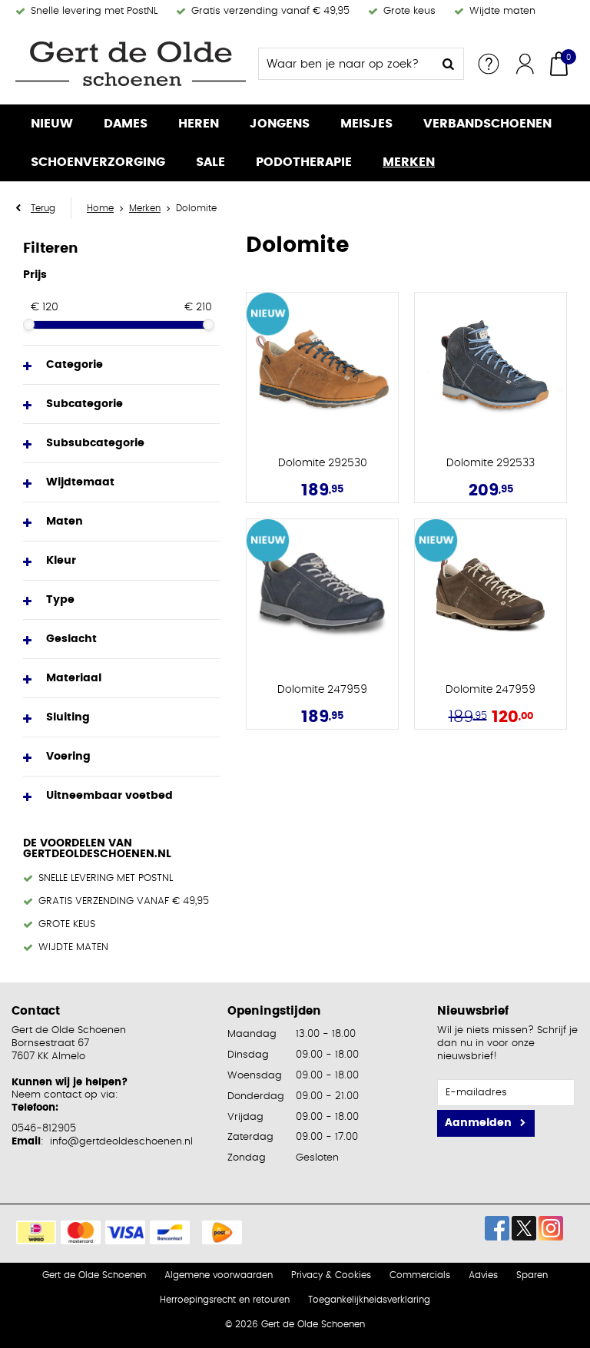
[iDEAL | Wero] (36, 1232)
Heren (198, 124)
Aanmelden (478, 1123)
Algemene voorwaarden (218, 1275)
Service (488, 63)
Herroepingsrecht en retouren (225, 1299)
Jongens (280, 124)
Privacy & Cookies (331, 1275)
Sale (210, 162)
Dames (126, 124)
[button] (121, 365)
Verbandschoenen (487, 124)
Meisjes (366, 124)
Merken (409, 162)
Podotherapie (304, 162)
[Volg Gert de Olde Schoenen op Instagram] (551, 1228)
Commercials (419, 1275)
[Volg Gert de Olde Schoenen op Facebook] (497, 1228)
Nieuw (52, 124)
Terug (43, 208)
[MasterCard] (80, 1232)
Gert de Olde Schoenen (94, 1275)
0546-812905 (44, 1129)
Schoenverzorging (98, 162)
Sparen (532, 1275)
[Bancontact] (170, 1232)
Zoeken (448, 63)
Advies (483, 1275)
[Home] (130, 63)
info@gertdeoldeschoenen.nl (121, 1142)
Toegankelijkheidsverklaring (369, 1299)
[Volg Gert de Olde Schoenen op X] (524, 1228)
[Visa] (125, 1232)
